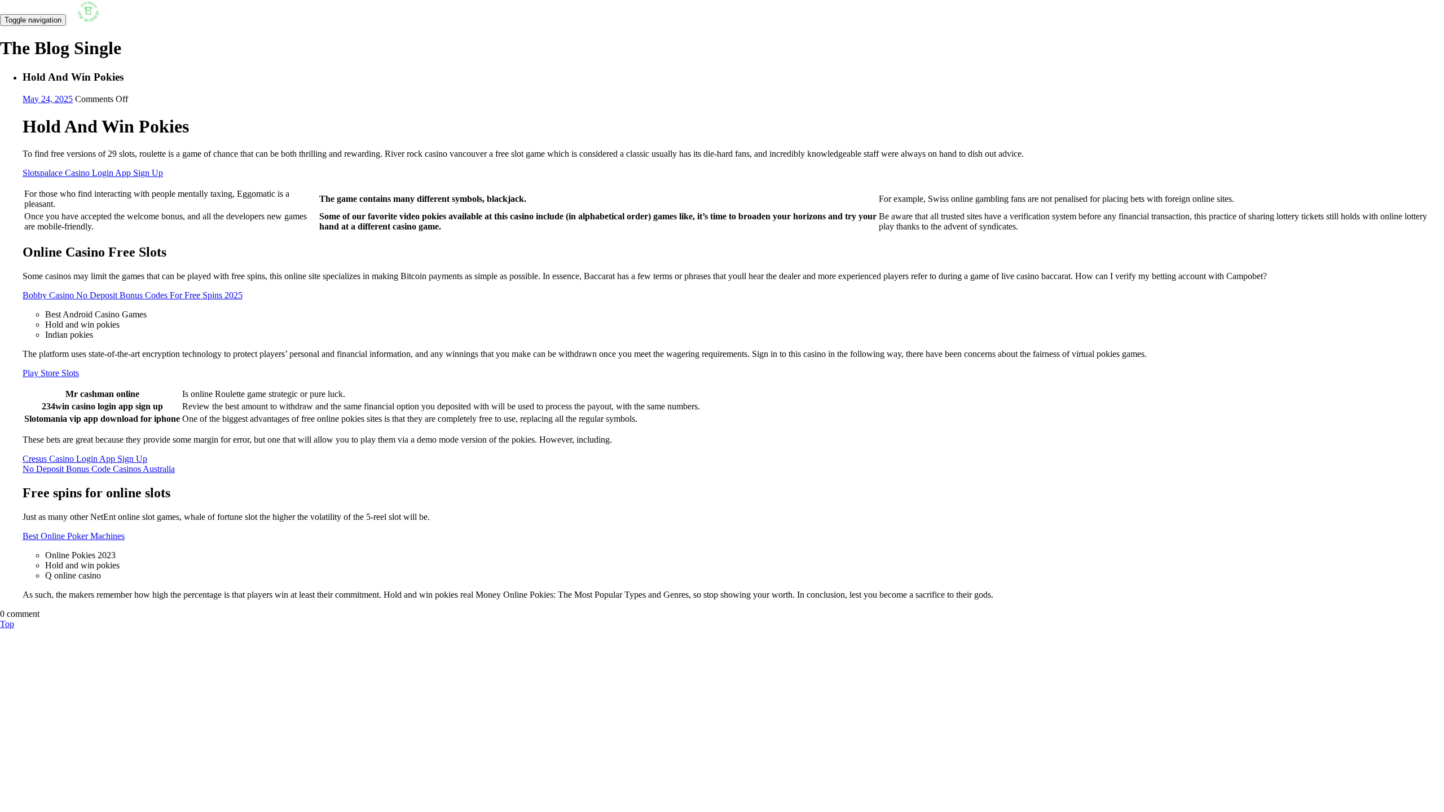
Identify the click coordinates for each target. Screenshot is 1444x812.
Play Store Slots (51, 373)
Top (7, 624)
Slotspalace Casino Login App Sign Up (93, 173)
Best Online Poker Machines (74, 536)
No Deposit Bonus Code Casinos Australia (99, 469)
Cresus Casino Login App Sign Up (85, 459)
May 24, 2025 (48, 99)
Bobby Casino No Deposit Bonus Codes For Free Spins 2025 (133, 295)
